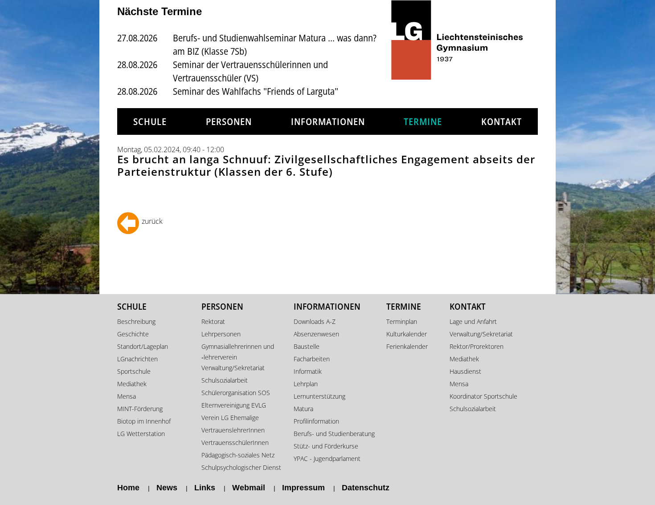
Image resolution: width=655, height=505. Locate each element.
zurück (152, 221)
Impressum (303, 487)
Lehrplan (306, 384)
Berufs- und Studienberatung (334, 433)
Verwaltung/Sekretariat (233, 368)
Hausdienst (465, 371)
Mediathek (132, 384)
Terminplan (401, 321)
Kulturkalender (406, 334)
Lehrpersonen (221, 334)
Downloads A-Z (315, 321)
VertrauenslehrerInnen (233, 430)
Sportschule (134, 371)
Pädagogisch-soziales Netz (237, 455)
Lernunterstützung (319, 396)
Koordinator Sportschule (483, 396)
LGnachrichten (137, 359)
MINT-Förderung (140, 408)
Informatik (308, 371)
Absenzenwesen (316, 334)
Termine (423, 121)
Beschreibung (136, 321)
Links (204, 487)
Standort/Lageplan (142, 346)
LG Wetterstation (141, 433)
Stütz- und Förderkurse (326, 446)
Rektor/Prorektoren (477, 346)
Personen (229, 121)
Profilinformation (316, 421)
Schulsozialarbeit (224, 380)
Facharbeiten (312, 359)
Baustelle (306, 346)
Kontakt (501, 121)
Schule (150, 121)
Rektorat (213, 321)
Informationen (328, 121)
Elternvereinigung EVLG (233, 405)
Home (128, 487)
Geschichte (133, 334)
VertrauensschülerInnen (235, 442)
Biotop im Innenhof (144, 421)
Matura (303, 408)
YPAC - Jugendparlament (327, 458)
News (166, 487)
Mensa (126, 396)
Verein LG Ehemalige (230, 417)
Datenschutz (365, 487)
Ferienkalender (407, 346)
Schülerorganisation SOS (235, 392)
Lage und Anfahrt (473, 321)
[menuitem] (150, 121)
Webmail (248, 487)
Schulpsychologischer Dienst (241, 467)
